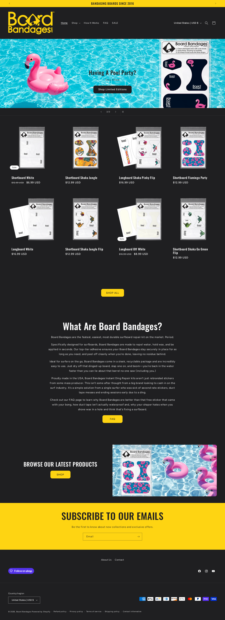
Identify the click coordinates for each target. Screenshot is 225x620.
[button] (76, 23)
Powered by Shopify (41, 612)
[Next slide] (115, 111)
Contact (119, 559)
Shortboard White (23, 177)
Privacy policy (76, 611)
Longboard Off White (132, 249)
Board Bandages (23, 612)
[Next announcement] (215, 3)
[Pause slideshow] (123, 111)
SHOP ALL (112, 292)
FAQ (112, 419)
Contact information (132, 611)
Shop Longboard (134, 81)
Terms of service (93, 611)
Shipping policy (112, 611)
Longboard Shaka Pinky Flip (137, 177)
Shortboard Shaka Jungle (81, 177)
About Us (106, 559)
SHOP (60, 474)
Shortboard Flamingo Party (190, 177)
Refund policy (60, 611)
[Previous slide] (101, 111)
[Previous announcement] (9, 3)
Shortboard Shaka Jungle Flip (84, 249)
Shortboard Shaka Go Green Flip (190, 250)
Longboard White (22, 249)
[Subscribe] (138, 536)
